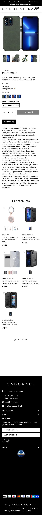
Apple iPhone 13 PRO (11, 105)
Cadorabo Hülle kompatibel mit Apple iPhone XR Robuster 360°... (31, 237)
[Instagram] (7, 440)
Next (18, 229)
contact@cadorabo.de (14, 406)
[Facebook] (3, 440)
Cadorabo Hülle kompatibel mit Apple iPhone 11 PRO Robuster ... (30, 281)
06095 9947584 (11, 402)
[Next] (37, 33)
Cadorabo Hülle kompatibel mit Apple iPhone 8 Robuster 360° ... (10, 322)
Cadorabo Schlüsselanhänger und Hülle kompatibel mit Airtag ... (10, 238)
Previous (4, 229)
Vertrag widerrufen (12, 511)
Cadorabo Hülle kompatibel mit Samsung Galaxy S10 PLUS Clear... (10, 281)
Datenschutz (33, 508)
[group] (11, 215)
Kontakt (28, 511)
